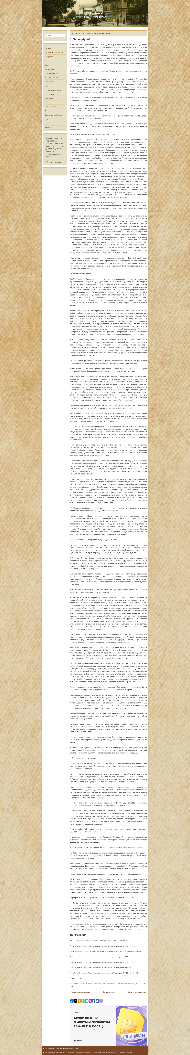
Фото (47, 65)
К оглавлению (108, 992)
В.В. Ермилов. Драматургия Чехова (96, 33)
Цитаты (47, 102)
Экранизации (49, 98)
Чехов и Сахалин (51, 107)
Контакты (48, 127)
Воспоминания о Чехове (53, 115)
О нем (47, 61)
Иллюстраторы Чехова (53, 90)
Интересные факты (52, 77)
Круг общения (50, 69)
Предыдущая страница (80, 992)
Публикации (49, 86)
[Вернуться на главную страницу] (95, 13)
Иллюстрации (50, 94)
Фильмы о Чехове (51, 111)
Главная (48, 48)
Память (47, 119)
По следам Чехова (51, 73)
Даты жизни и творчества (54, 52)
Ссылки (47, 123)
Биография (49, 57)
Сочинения (49, 82)
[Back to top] (185, 1050)
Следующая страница (137, 992)
